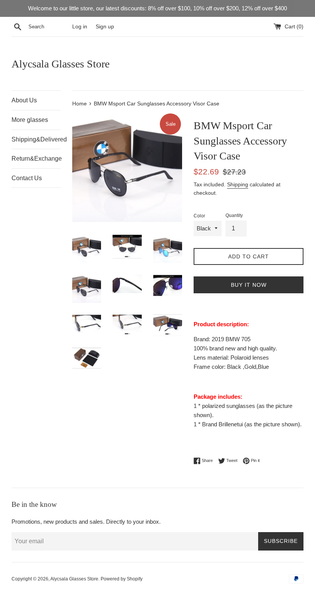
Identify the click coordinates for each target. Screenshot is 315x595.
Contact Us (27, 178)
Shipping (237, 184)
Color (199, 216)
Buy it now (249, 285)
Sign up (105, 27)
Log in (79, 27)
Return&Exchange (36, 158)
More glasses (30, 120)
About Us (24, 100)
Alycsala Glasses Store (60, 64)
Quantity (234, 215)
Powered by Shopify (122, 579)
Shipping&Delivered (36, 139)
